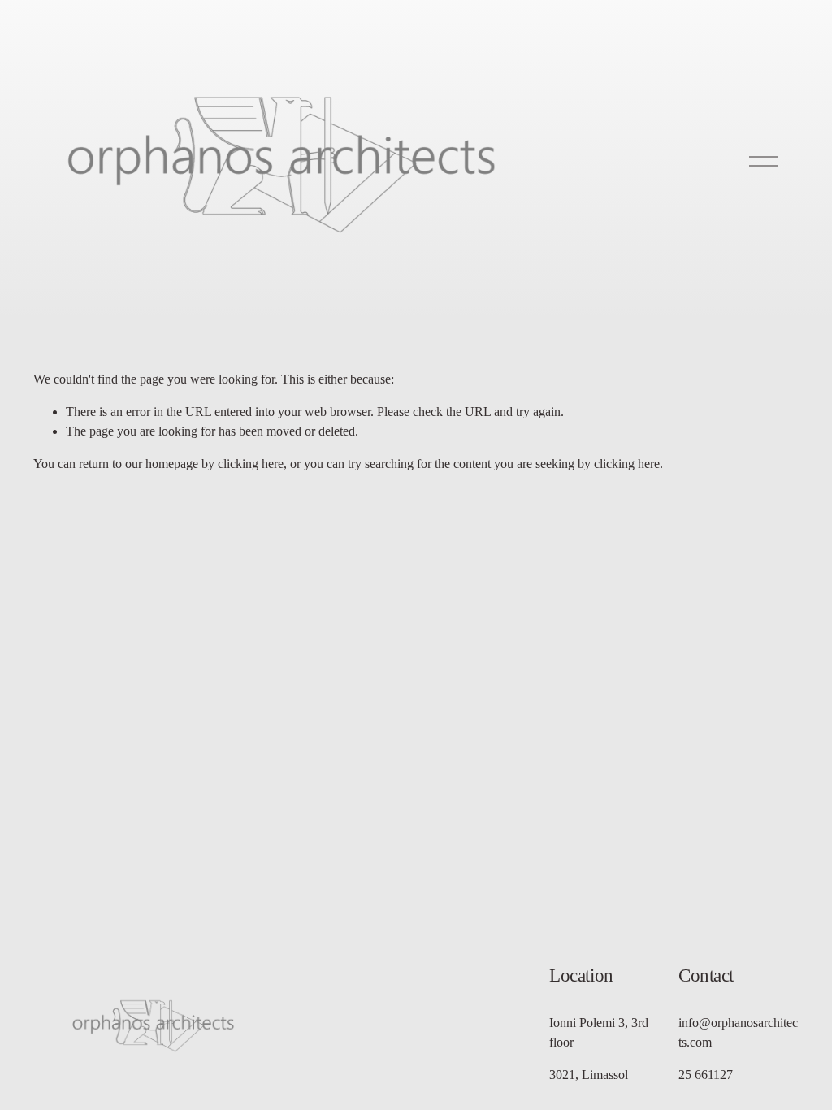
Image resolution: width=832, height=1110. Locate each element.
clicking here (251, 463)
